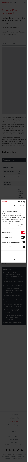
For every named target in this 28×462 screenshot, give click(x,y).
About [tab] (22, 205)
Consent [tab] (5, 205)
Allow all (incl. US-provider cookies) (13, 254)
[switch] (23, 237)
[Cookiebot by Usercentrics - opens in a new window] (19, 202)
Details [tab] (13, 205)
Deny (13, 259)
